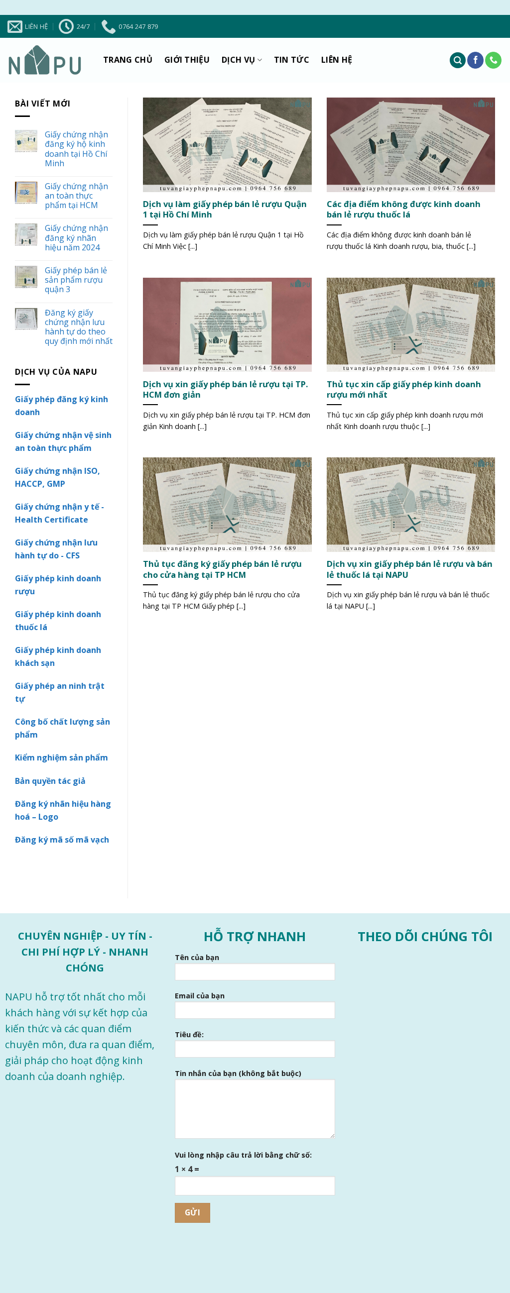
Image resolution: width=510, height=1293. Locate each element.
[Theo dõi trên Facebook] (475, 60)
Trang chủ (127, 60)
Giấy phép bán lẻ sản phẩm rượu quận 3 (76, 280)
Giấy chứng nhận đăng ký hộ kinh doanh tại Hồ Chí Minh (76, 149)
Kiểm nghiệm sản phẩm (61, 757)
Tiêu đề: (189, 1034)
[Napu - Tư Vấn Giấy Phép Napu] (44, 60)
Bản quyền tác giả (50, 780)
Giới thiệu (187, 60)
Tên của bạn (197, 957)
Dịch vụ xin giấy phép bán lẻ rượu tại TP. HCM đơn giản (225, 389)
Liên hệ (336, 60)
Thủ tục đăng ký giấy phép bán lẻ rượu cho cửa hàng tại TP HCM (222, 569)
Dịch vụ (238, 60)
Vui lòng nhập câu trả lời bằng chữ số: (243, 1155)
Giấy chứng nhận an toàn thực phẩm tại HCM (76, 196)
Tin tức (291, 60)
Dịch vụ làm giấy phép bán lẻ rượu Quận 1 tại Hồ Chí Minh (225, 209)
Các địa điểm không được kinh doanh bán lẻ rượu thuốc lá (404, 209)
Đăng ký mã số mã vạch (62, 839)
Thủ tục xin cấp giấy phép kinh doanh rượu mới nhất (404, 389)
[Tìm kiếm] (458, 60)
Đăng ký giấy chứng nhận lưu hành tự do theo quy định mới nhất (79, 327)
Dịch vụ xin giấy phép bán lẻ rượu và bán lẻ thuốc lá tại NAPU (410, 569)
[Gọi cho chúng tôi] (493, 60)
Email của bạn (200, 995)
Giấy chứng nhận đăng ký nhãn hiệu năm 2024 (76, 237)
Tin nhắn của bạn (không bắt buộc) (238, 1073)
